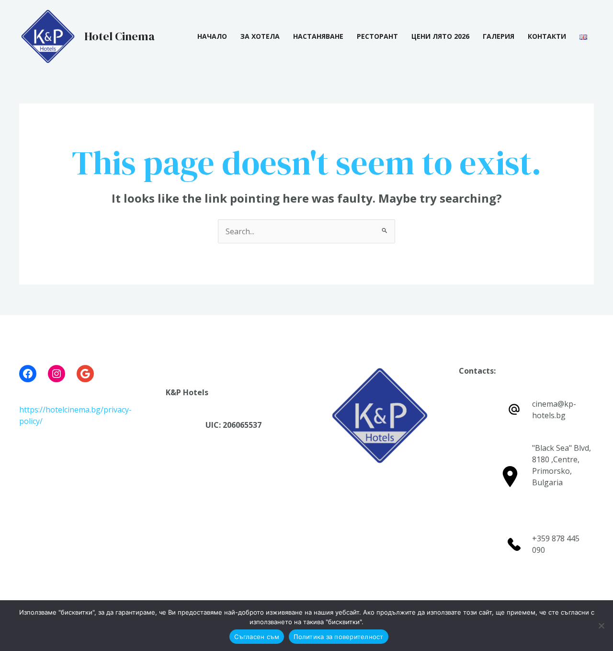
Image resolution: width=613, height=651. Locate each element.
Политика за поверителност (338, 636)
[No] (601, 625)
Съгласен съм (256, 636)
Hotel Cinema (119, 36)
